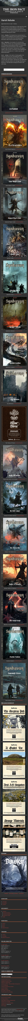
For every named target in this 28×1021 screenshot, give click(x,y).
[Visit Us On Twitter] (18, 1018)
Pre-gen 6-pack (4, 944)
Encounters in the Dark (5, 990)
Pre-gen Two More (5, 960)
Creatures (4, 911)
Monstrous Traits (6, 915)
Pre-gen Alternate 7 (5, 955)
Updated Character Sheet (6, 981)
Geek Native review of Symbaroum (8, 1000)
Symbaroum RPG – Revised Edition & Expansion (10, 983)
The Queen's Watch (5, 965)
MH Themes (22, 1019)
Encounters (4, 903)
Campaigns (4, 901)
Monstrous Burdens (7, 914)
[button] (26, 16)
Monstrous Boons (6, 912)
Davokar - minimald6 (8, 893)
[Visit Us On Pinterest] (22, 1018)
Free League (3, 1005)
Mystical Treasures (6, 937)
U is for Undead (4, 988)
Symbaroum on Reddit (5, 1001)
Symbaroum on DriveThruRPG (7, 1003)
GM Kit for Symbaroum (5, 982)
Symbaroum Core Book (10, 112)
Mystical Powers (5, 927)
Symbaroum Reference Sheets (7, 986)
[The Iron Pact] (14, 5)
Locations (4, 904)
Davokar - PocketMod (19, 893)
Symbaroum (3, 1004)
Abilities (3, 923)
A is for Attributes (4, 985)
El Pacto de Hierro (4, 999)
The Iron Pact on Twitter (6, 997)
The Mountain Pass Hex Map (7, 992)
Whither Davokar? (4, 989)
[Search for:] (14, 70)
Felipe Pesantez (20, 1009)
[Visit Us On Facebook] (20, 1018)
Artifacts (4, 934)
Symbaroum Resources (6, 979)
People (3, 916)
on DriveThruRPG (19, 112)
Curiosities (4, 936)
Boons (3, 925)
